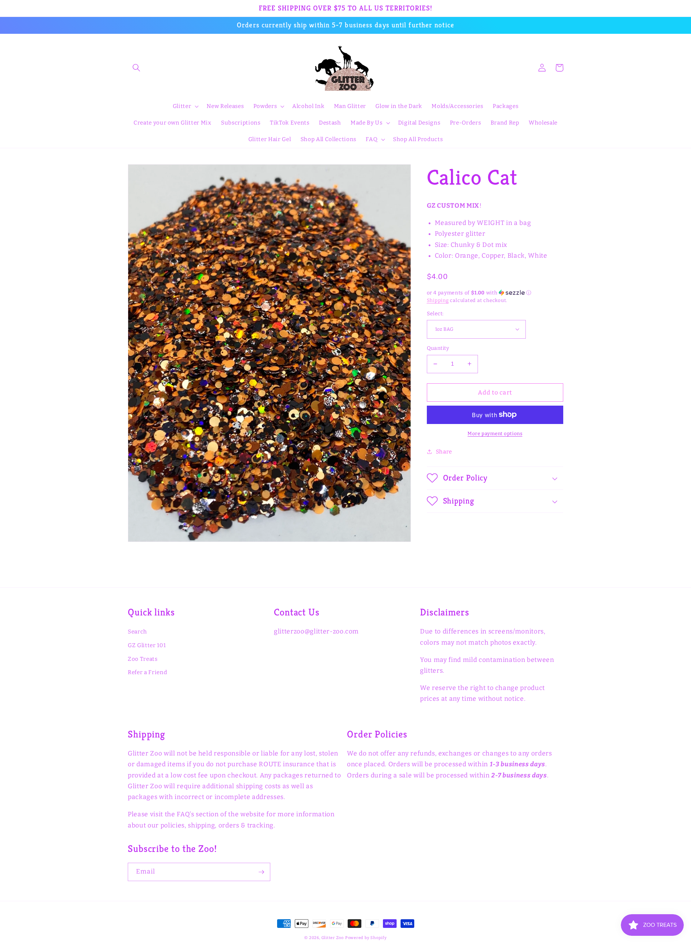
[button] (136, 67)
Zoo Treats (143, 659)
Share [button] (444, 451)
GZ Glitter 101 (147, 645)
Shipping (438, 300)
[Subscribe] (261, 872)
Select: (435, 313)
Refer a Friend (147, 672)
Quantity (438, 348)
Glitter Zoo (332, 937)
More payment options (495, 433)
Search (137, 631)
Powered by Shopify (366, 937)
